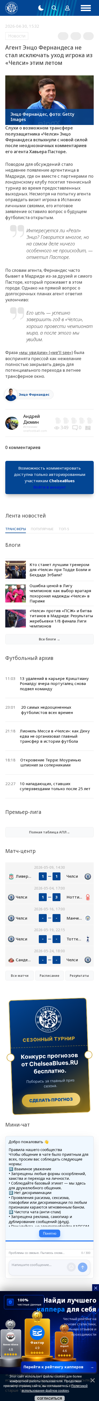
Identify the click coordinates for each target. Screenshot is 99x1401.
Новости (16, 36)
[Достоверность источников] (88, 427)
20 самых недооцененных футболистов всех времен (47, 709)
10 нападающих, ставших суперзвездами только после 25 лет (55, 786)
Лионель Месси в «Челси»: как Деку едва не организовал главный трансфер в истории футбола (55, 736)
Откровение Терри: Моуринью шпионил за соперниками (50, 762)
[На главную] (11, 8)
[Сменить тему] (41, 8)
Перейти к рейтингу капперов (58, 1366)
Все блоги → (49, 639)
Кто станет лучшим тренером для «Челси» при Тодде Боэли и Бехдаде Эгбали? (60, 569)
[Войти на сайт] (67, 8)
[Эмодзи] (71, 1267)
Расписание (49, 975)
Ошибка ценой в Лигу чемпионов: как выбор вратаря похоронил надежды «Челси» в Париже (60, 593)
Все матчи (20, 975)
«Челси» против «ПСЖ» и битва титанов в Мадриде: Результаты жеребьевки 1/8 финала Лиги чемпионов (61, 618)
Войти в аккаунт (49, 487)
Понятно (49, 1233)
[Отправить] (82, 1267)
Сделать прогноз (51, 1099)
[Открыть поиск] (54, 8)
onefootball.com (35, 431)
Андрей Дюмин (31, 419)
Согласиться (49, 1398)
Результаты (79, 975)
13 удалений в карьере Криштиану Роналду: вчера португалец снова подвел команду (54, 683)
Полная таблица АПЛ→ (49, 832)
